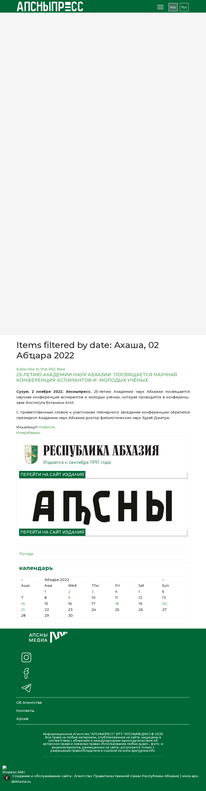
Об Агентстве (29, 702)
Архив (22, 718)
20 (164, 603)
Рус (184, 7)
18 (117, 603)
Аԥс (173, 7)
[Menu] (160, 7)
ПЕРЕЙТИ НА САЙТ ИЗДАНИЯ (52, 474)
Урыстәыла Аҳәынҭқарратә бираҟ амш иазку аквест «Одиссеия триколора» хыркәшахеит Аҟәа (77, 318)
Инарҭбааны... (29, 432)
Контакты (25, 710)
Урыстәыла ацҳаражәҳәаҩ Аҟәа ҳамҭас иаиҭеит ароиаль (82, 244)
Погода (26, 554)
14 (23, 603)
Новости (47, 427)
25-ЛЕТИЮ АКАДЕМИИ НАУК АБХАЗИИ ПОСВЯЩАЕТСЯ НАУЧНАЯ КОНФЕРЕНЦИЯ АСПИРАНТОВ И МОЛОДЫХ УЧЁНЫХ (96, 377)
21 (23, 609)
